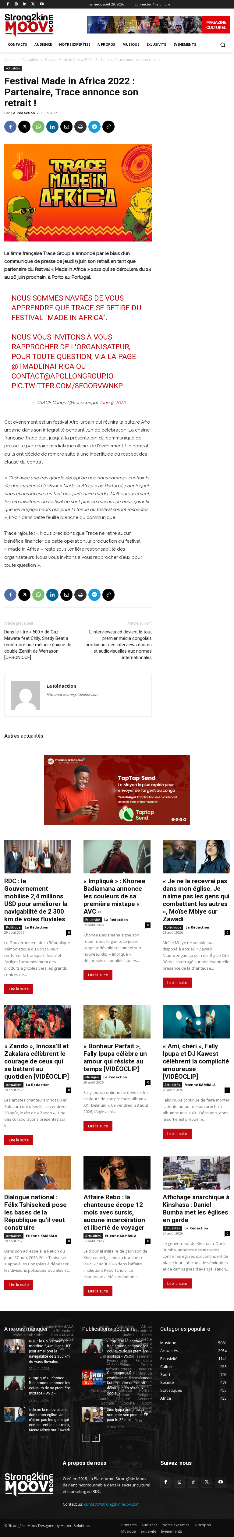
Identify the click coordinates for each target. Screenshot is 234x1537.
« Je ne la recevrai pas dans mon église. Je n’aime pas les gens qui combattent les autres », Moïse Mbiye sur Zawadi (196, 900)
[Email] (66, 127)
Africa (146, 1326)
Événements (117, 1360)
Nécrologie (142, 1382)
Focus (146, 1365)
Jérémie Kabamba (28, 1335)
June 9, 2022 (112, 402)
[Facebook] (7, 4)
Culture (118, 1343)
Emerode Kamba (28, 1330)
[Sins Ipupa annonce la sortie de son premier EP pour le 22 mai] (92, 1414)
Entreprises (109, 1356)
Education (121, 1352)
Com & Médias (116, 1339)
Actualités (30, 59)
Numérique (117, 1386)
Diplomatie (117, 1347)
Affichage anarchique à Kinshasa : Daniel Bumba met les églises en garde (196, 1208)
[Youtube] (41, 4)
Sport (147, 1403)
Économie (143, 1347)
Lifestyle (97, 1377)
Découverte (142, 1343)
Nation (119, 1382)
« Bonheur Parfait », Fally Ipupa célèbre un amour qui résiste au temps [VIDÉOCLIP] (115, 1057)
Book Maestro (113, 1330)
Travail (146, 1411)
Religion (144, 1394)
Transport (124, 1411)
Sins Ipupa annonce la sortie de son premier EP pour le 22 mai (127, 1415)
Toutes (28, 1326)
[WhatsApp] (38, 127)
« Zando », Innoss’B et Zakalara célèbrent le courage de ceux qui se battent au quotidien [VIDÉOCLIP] (36, 1061)
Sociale (107, 1403)
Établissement (139, 1356)
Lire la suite (19, 989)
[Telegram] (94, 127)
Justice (145, 1373)
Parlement (143, 1386)
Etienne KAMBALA (200, 1084)
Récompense (118, 1394)
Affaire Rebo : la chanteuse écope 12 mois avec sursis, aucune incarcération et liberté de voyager (114, 1212)
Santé (103, 1399)
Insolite (145, 1369)
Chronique (143, 1330)
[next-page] (96, 1438)
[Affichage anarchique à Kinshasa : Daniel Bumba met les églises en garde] (196, 1173)
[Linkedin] (24, 4)
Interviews (123, 1373)
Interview (99, 1373)
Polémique (173, 927)
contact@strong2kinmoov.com (112, 1504)
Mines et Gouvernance (132, 1377)
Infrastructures (119, 1369)
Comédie (144, 1339)
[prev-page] (86, 1438)
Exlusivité (92, 920)
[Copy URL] (108, 127)
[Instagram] (16, 4)
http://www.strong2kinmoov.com (72, 695)
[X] (33, 4)
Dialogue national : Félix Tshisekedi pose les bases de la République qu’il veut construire (35, 1212)
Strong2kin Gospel (135, 1407)
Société (128, 1403)
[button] (222, 44)
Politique (13, 927)
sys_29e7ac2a (61, 1339)
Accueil (10, 59)
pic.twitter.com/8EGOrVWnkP (67, 386)
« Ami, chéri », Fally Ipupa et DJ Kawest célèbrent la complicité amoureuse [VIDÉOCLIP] (196, 1061)
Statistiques (101, 1407)
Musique (92, 1077)
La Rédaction (23, 113)
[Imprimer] (80, 127)
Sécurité (123, 1399)
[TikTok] (193, 1482)
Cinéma (128, 1335)
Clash (147, 1335)
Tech (105, 1411)
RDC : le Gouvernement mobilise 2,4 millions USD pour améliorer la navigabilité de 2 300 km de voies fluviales (35, 900)
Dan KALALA (62, 1335)
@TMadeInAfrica (43, 366)
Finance (126, 1365)
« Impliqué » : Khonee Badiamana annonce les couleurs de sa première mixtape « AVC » (114, 896)
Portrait (145, 1390)
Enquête (144, 1352)
